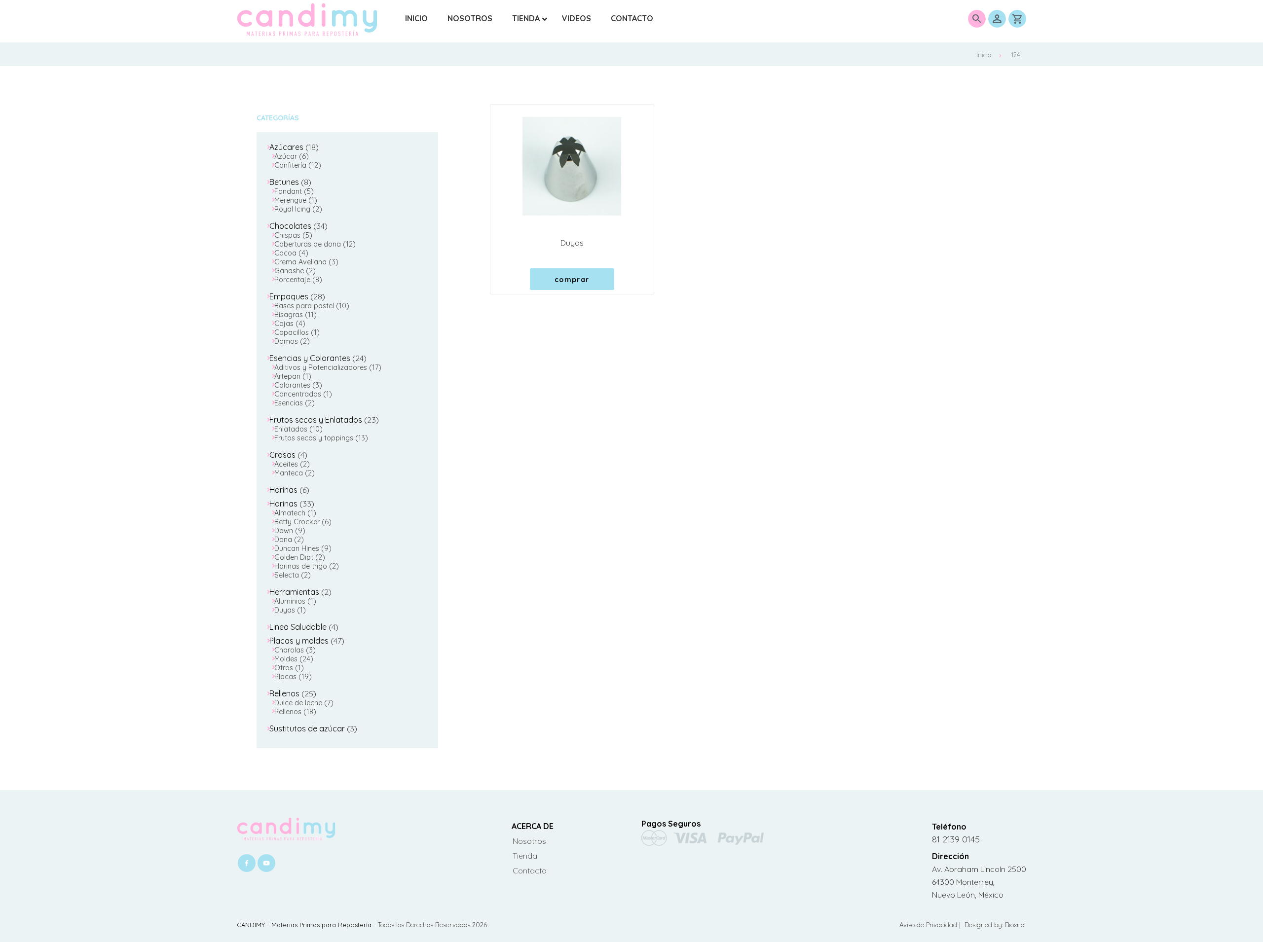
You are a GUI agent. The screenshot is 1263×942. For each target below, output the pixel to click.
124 (1015, 55)
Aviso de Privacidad (929, 925)
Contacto (530, 870)
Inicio (983, 55)
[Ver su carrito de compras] (1017, 19)
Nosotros (529, 841)
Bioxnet (1015, 925)
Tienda (525, 856)
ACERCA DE (533, 826)
